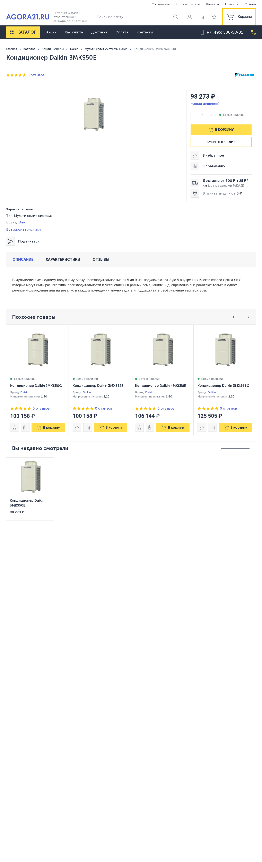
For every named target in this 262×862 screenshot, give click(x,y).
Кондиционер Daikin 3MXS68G (223, 386)
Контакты (144, 32)
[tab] (22, 259)
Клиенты (212, 4)
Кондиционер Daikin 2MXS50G (36, 386)
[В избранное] (14, 427)
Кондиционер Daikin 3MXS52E (98, 386)
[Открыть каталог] (12, 32)
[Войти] (189, 17)
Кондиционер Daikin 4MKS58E (160, 386)
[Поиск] (176, 17)
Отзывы (250, 4)
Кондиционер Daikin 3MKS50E (27, 502)
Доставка (99, 32)
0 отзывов (35, 75)
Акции (51, 32)
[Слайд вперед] (248, 317)
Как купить (74, 32)
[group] (239, 16)
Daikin (23, 222)
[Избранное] (214, 17)
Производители (188, 4)
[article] (37, 380)
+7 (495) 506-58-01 (225, 32)
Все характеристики (23, 229)
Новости (231, 4)
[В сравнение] (25, 427)
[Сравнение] (202, 17)
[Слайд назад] (233, 317)
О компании (161, 4)
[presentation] (37, 380)
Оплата (121, 32)
